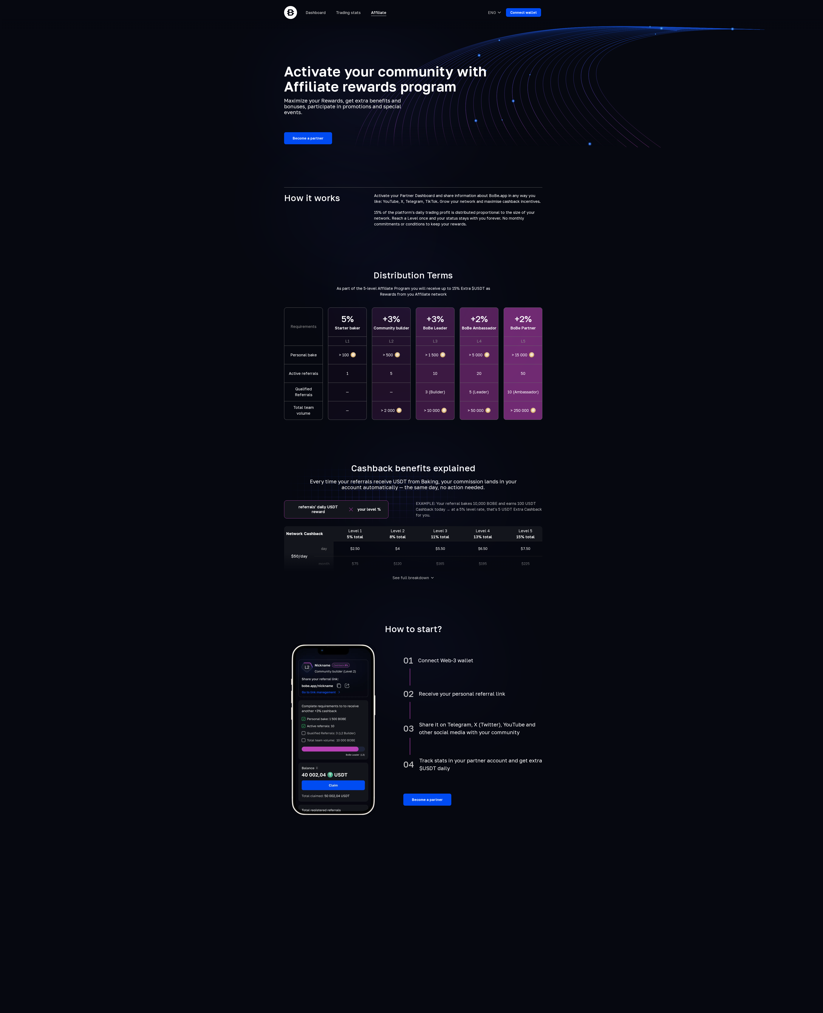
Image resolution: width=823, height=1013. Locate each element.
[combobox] (494, 12)
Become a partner (427, 799)
